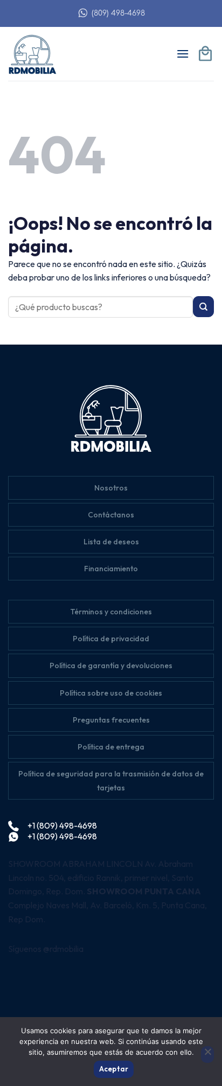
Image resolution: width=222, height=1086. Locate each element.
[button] (182, 53)
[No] (207, 1054)
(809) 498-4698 (118, 13)
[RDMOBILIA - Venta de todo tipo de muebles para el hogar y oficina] (35, 54)
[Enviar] (203, 306)
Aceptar (114, 1068)
